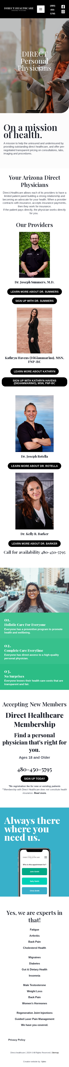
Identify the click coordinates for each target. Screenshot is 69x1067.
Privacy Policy (16, 1039)
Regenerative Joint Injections (35, 1012)
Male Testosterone (34, 985)
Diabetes (34, 963)
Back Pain (34, 941)
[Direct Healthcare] (18, 9)
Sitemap (55, 1053)
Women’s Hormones (34, 1003)
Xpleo (43, 1062)
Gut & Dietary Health (34, 969)
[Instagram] (63, 12)
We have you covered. (34, 1024)
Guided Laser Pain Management (34, 1018)
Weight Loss (34, 991)
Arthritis (34, 935)
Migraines (34, 957)
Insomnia (34, 975)
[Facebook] (63, 7)
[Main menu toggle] (41, 9)
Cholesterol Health (34, 947)
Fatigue (34, 929)
